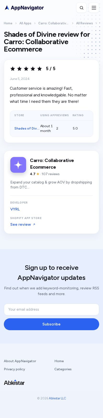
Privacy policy (14, 369)
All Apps (25, 23)
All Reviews (84, 23)
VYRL (15, 209)
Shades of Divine (28, 128)
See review (20, 224)
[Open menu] (94, 7)
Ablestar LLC (57, 398)
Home (8, 23)
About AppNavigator (20, 361)
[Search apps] (81, 7)
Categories (63, 369)
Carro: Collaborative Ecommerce (53, 23)
